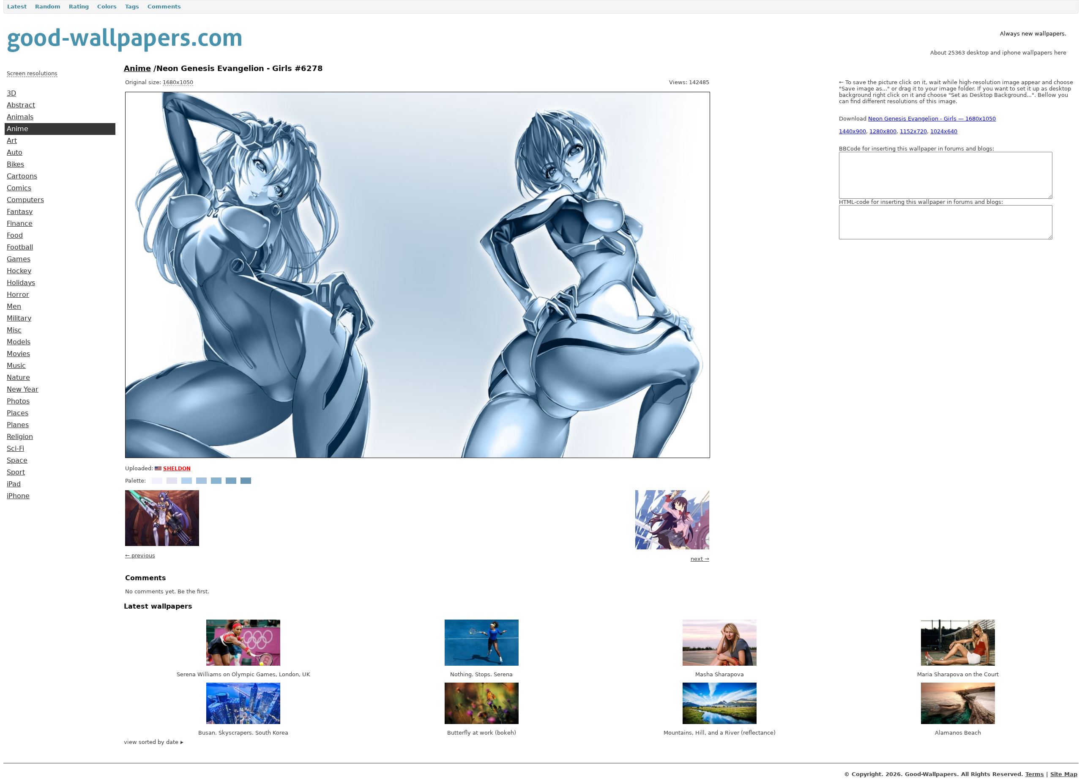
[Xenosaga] (162, 544)
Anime (17, 129)
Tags (132, 6)
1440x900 (852, 131)
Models (18, 342)
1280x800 (882, 131)
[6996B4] (245, 480)
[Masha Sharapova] (720, 664)
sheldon (177, 468)
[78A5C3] (231, 480)
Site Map (1063, 774)
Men (14, 306)
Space (17, 460)
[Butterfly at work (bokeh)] (482, 722)
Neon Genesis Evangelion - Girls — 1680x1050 (932, 118)
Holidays (21, 283)
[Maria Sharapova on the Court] (958, 664)
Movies (18, 354)
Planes (18, 425)
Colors (107, 6)
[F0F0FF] (157, 480)
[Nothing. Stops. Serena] (482, 664)
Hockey (19, 271)
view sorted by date (152, 742)
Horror (18, 295)
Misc (14, 330)
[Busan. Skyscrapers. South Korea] (243, 722)
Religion (20, 437)
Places (17, 413)
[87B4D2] (216, 480)
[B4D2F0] (186, 480)
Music (16, 366)
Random (47, 6)
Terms (1034, 774)
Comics (19, 188)
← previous (140, 555)
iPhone (18, 496)
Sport (16, 472)
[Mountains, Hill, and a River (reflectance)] (720, 722)
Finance (20, 224)
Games (18, 259)
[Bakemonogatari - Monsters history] (672, 547)
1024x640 (943, 131)
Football (20, 247)
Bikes (15, 164)
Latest (17, 6)
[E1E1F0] (172, 480)
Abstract (21, 105)
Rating (79, 6)
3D (11, 93)
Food (15, 235)
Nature (18, 377)
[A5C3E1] (201, 480)
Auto (14, 152)
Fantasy (20, 212)
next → (700, 559)
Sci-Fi (15, 449)
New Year (22, 389)
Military (19, 318)
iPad (14, 484)
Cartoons (22, 176)
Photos (18, 401)
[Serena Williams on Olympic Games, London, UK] (243, 664)
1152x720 (913, 131)
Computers (25, 200)
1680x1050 (178, 82)
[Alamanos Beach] (958, 722)
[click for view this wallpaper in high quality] (417, 456)
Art (12, 141)
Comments (164, 6)
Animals (20, 117)
